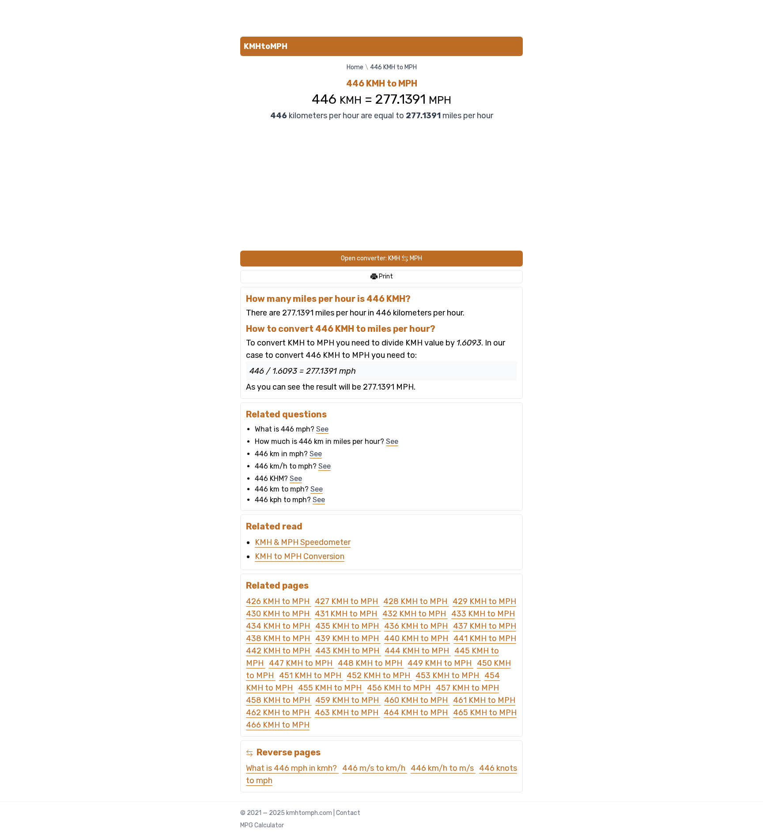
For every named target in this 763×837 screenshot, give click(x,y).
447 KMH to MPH (301, 663)
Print (385, 276)
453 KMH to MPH (448, 675)
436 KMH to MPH (416, 626)
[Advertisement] (381, 16)
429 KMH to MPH (484, 601)
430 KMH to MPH (278, 614)
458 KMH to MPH (279, 700)
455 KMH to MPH (330, 688)
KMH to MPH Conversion (299, 556)
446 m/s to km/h (374, 768)
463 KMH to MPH (347, 712)
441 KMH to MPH (484, 638)
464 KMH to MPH (416, 712)
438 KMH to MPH (279, 638)
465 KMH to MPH (485, 712)
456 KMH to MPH (399, 688)
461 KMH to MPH (484, 700)
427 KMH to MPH (347, 601)
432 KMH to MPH (415, 614)
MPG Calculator (262, 825)
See (322, 429)
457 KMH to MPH (467, 688)
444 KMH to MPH (418, 651)
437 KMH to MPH (484, 626)
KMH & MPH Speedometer (303, 542)
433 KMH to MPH (483, 614)
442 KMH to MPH (279, 651)
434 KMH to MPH (279, 626)
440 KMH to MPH (417, 638)
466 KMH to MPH (278, 725)
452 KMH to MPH (379, 675)
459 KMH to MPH (348, 700)
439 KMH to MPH (348, 638)
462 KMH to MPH (278, 712)
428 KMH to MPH (416, 601)
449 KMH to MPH (440, 663)
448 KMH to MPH (371, 663)
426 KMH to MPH (278, 601)
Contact (348, 813)
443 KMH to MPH (348, 651)
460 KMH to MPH (416, 700)
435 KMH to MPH (348, 626)
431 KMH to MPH (347, 614)
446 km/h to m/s (443, 768)
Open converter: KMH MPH (381, 258)
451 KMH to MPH (311, 675)
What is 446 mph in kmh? (292, 768)
